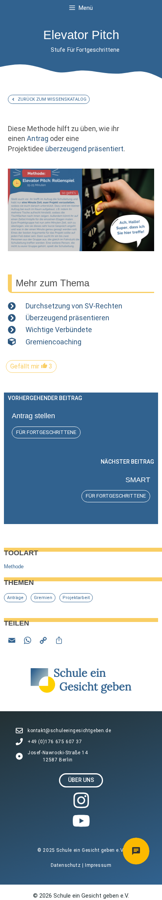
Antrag (37, 138)
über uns (81, 780)
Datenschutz (66, 865)
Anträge (15, 597)
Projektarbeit (76, 597)
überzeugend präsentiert (84, 149)
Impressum (98, 865)
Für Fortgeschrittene (93, 50)
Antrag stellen (33, 416)
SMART (137, 480)
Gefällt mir (31, 366)
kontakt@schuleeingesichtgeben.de (69, 730)
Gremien (43, 597)
